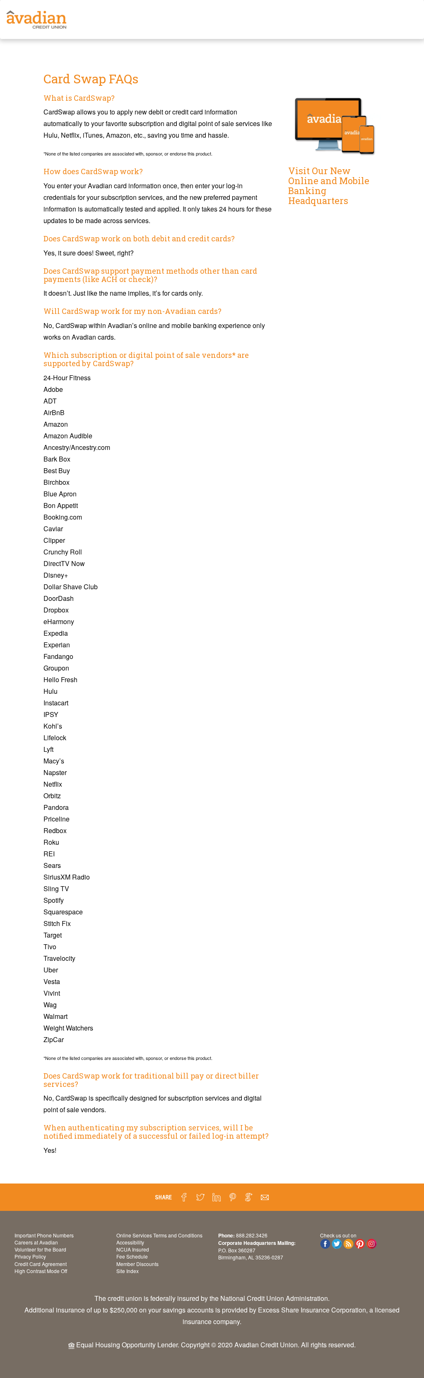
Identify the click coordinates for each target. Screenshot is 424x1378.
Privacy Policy (30, 1256)
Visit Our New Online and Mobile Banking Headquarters (328, 186)
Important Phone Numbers (44, 1235)
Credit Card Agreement (40, 1263)
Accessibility (130, 1242)
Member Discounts (137, 1263)
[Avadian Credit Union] (36, 19)
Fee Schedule (132, 1256)
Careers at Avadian (36, 1242)
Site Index (127, 1270)
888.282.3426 (251, 1235)
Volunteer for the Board (40, 1249)
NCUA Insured (132, 1249)
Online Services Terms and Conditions (159, 1235)
